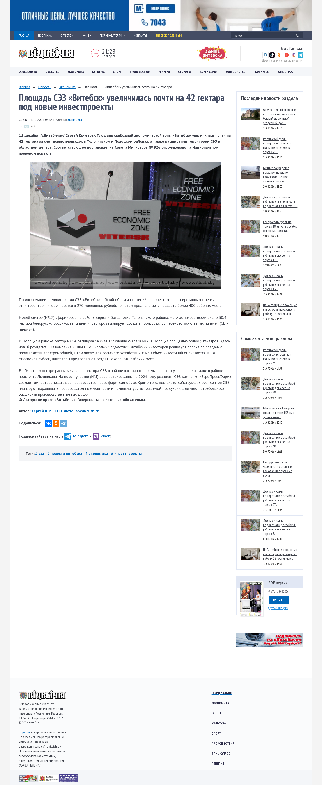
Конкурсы (262, 72)
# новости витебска (65, 453)
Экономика (76, 72)
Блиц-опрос (221, 753)
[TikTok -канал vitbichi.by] (272, 57)
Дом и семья (208, 72)
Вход (284, 48)
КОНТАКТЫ (140, 35)
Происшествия (140, 72)
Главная (24, 87)
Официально (28, 72)
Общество (52, 72)
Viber (105, 435)
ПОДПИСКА (45, 35)
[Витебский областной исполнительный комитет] (49, 780)
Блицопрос (285, 72)
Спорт (117, 72)
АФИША (87, 35)
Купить (279, 600)
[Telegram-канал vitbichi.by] (300, 57)
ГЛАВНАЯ (24, 35)
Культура (98, 72)
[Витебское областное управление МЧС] (68, 780)
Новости (44, 87)
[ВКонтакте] (48, 423)
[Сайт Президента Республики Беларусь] (29, 780)
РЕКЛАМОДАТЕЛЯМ (111, 35)
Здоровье (184, 72)
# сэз (40, 453)
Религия (164, 72)
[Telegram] (63, 423)
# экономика (97, 453)
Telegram (80, 435)
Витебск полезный (169, 35)
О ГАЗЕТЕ (65, 35)
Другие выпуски (278, 608)
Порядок (24, 732)
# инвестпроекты (126, 453)
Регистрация (296, 48)
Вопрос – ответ (236, 72)
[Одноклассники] (56, 423)
